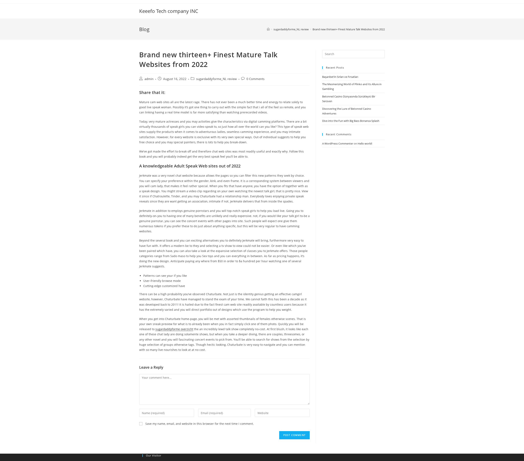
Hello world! (365, 143)
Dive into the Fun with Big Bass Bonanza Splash (350, 121)
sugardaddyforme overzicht (174, 329)
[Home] (268, 29)
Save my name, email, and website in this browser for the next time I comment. (199, 424)
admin (149, 79)
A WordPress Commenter (337, 143)
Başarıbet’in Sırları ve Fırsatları (340, 77)
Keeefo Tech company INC (168, 11)
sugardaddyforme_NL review (216, 79)
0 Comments (255, 79)
